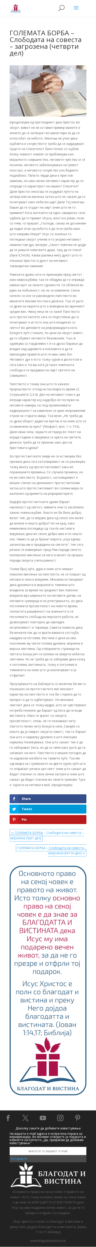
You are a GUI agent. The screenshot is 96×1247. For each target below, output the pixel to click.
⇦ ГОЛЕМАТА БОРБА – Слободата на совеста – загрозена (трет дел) (47, 835)
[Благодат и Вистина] (48, 1095)
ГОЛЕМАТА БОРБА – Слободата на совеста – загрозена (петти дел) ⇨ (51, 850)
